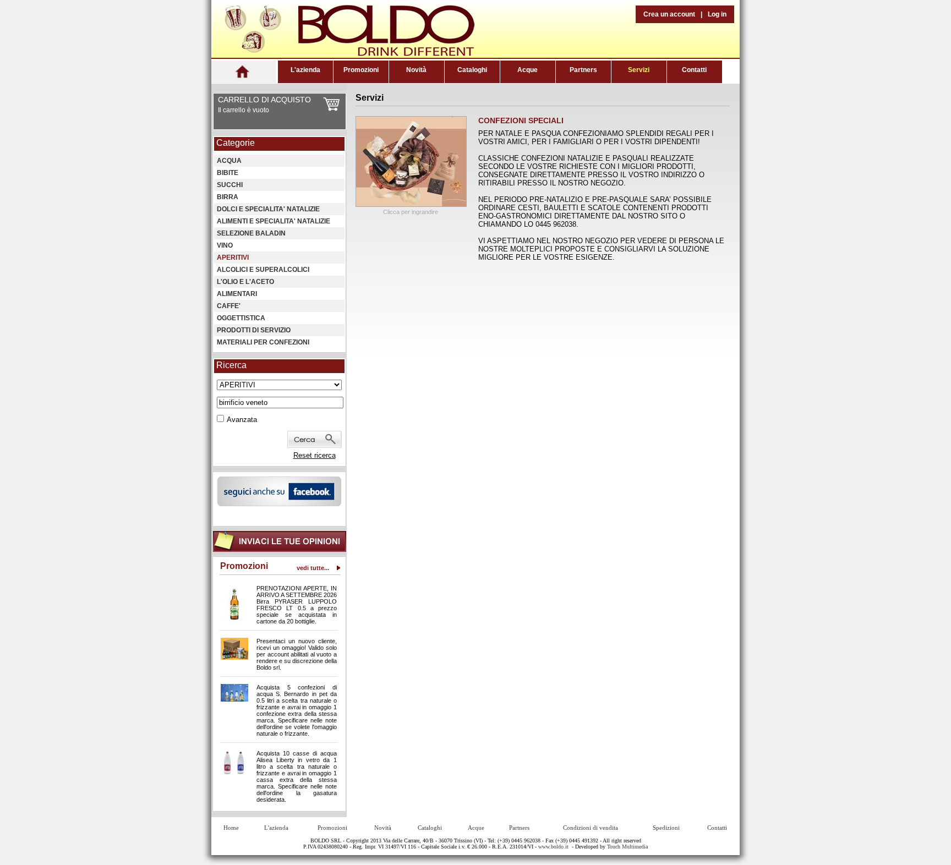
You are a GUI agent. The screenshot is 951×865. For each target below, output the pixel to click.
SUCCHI (230, 185)
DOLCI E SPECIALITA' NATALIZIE (268, 209)
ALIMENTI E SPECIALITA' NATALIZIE (273, 221)
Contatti (694, 70)
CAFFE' (229, 306)
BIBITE (227, 173)
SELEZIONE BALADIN (251, 233)
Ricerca (231, 365)
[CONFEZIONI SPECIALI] (411, 204)
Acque (527, 70)
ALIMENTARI (237, 294)
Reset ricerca (314, 455)
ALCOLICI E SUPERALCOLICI (263, 269)
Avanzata (242, 419)
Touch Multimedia (627, 847)
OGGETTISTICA (241, 318)
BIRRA (227, 197)
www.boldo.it (553, 847)
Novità (416, 70)
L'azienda (305, 70)
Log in (717, 14)
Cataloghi (472, 70)
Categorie (235, 142)
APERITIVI (233, 257)
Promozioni (361, 70)
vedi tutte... (313, 568)
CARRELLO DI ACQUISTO (264, 99)
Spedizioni (666, 827)
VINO (225, 245)
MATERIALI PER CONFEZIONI (263, 342)
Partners (583, 70)
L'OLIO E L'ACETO (245, 282)
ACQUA (229, 161)
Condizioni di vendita (590, 827)
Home (231, 827)
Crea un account (669, 14)
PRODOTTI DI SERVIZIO (254, 330)
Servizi (638, 70)
